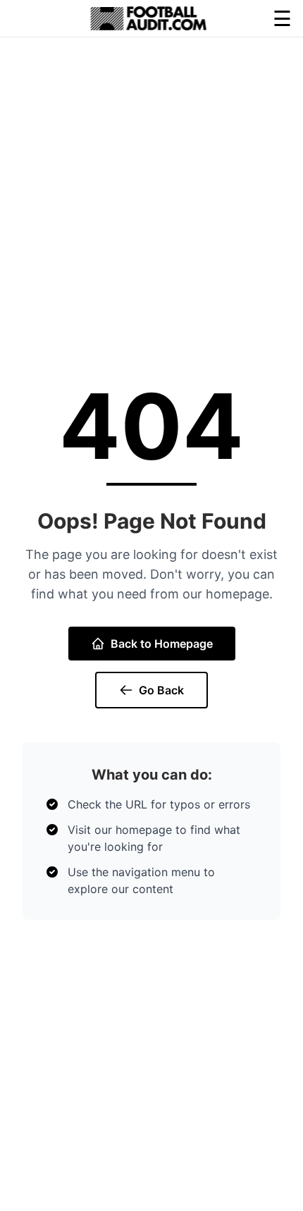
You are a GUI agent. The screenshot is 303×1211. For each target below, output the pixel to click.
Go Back (161, 690)
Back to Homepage (162, 644)
